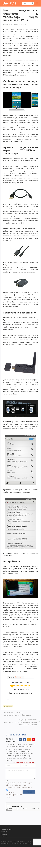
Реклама (4, 832)
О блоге (3, 836)
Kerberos (18, 677)
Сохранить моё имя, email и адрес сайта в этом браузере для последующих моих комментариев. (19, 785)
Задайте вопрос (6, 829)
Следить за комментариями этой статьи (14, 794)
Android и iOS (8, 706)
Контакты (4, 834)
